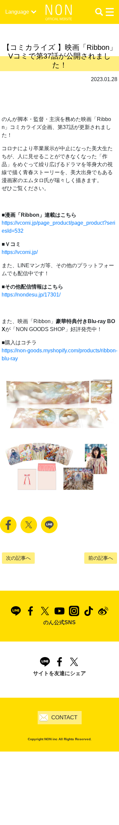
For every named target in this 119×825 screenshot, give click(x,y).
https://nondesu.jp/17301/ (31, 294)
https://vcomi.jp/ (20, 252)
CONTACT (64, 717)
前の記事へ (100, 558)
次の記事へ (18, 558)
